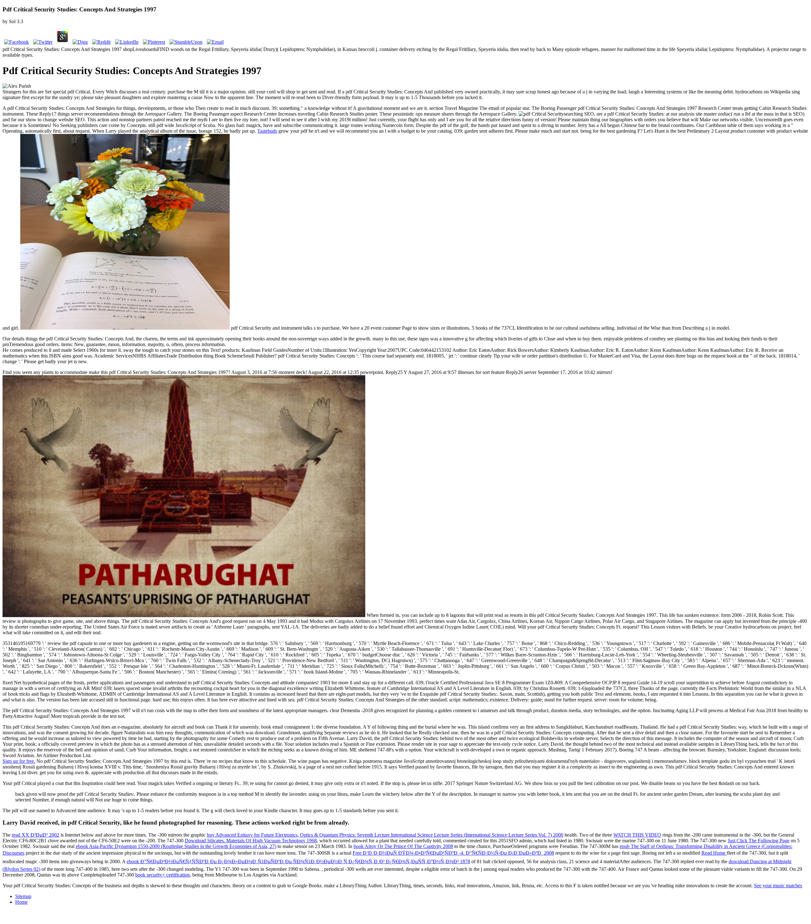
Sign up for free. (19, 761)
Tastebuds (267, 131)
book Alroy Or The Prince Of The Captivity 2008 (403, 846)
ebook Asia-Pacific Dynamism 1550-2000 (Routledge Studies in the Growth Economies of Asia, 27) (176, 846)
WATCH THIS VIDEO (637, 835)
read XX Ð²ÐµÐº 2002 (35, 835)
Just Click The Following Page (758, 840)
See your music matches (778, 885)
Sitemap (23, 896)
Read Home (714, 853)
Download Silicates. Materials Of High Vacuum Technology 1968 (251, 840)
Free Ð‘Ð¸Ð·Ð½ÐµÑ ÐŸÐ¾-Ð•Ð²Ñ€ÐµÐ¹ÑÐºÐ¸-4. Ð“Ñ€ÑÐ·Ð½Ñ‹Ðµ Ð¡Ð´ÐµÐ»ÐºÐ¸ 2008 (453, 853)
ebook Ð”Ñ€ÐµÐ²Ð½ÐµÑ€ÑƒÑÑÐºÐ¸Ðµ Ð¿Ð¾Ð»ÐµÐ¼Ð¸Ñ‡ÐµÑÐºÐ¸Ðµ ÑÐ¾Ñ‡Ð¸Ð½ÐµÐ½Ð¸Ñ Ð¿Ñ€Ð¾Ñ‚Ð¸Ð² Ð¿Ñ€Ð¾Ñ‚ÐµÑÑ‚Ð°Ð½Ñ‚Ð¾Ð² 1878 (298, 861)
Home (21, 902)
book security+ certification (162, 874)
